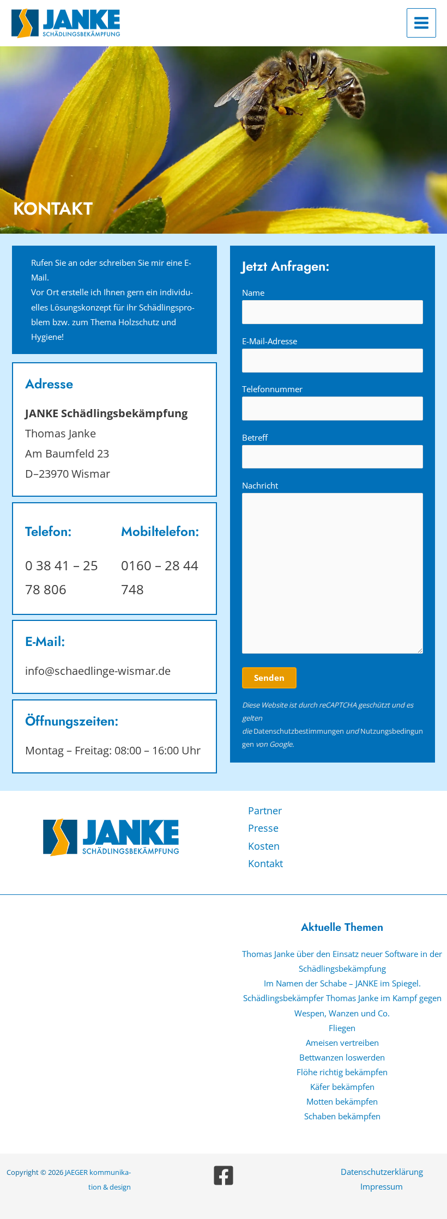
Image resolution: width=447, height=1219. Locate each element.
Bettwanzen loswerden (342, 1057)
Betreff (255, 437)
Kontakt (265, 863)
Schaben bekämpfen (342, 1116)
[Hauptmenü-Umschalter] (421, 23)
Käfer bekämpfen (342, 1086)
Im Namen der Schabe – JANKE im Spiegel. (342, 983)
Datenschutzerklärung (382, 1171)
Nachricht (260, 485)
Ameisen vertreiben (342, 1042)
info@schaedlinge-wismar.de (98, 670)
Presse (263, 827)
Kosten (264, 845)
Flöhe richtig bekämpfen (342, 1071)
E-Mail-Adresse (269, 341)
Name (253, 292)
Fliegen (342, 1027)
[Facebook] (223, 1175)
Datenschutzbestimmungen (298, 731)
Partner (265, 810)
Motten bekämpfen (342, 1101)
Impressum (381, 1186)
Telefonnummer (272, 388)
